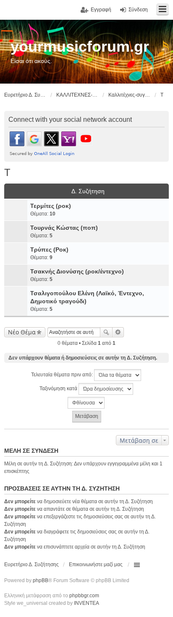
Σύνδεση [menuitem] (138, 10)
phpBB (40, 580)
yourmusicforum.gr (79, 46)
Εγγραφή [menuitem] (101, 10)
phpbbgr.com (84, 596)
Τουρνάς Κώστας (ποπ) (64, 227)
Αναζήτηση (106, 332)
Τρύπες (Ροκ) (49, 249)
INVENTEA (86, 603)
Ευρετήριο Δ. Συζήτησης (31, 564)
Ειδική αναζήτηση (118, 332)
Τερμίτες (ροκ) (50, 205)
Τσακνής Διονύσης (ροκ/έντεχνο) (77, 271)
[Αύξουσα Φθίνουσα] (86, 403)
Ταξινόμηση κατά (59, 388)
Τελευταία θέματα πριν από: (62, 375)
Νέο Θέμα (22, 332)
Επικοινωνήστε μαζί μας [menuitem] (96, 564)
